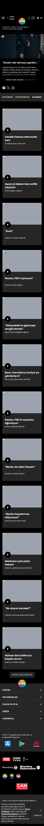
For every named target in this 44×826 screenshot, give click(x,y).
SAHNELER (37, 97)
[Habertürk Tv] (17, 759)
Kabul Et (38, 815)
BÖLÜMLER (7, 97)
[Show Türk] (12, 776)
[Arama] (41, 18)
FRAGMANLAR (22, 97)
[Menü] (3, 18)
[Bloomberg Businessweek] (30, 767)
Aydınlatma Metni (9, 814)
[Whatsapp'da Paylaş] (13, 87)
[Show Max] (18, 776)
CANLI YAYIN (11, 17)
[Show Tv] (22, 21)
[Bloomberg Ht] (10, 767)
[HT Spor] (25, 759)
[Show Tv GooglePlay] (22, 744)
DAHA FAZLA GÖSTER (22, 674)
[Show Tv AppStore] (7, 744)
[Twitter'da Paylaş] (8, 87)
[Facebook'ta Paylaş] (3, 87)
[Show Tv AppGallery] (36, 744)
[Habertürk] (6, 759)
